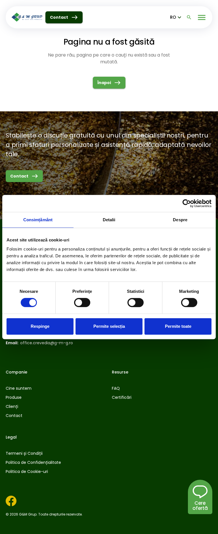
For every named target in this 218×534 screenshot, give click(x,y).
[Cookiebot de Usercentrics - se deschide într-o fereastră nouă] (186, 203)
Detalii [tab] (109, 219)
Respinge (40, 326)
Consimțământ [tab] (38, 219)
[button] (200, 506)
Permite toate (178, 326)
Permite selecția (109, 326)
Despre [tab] (180, 219)
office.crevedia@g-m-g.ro (46, 343)
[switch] (82, 302)
